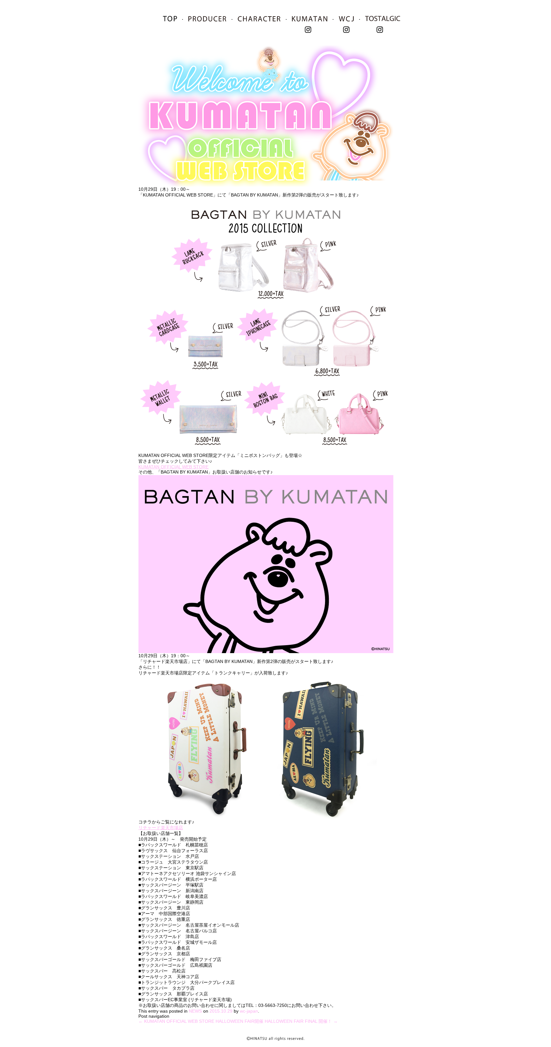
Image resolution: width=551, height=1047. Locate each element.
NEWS (195, 1011)
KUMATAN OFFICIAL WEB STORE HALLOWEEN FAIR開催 (200, 1021)
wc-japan (249, 1011)
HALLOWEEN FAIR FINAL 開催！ (301, 1021)
